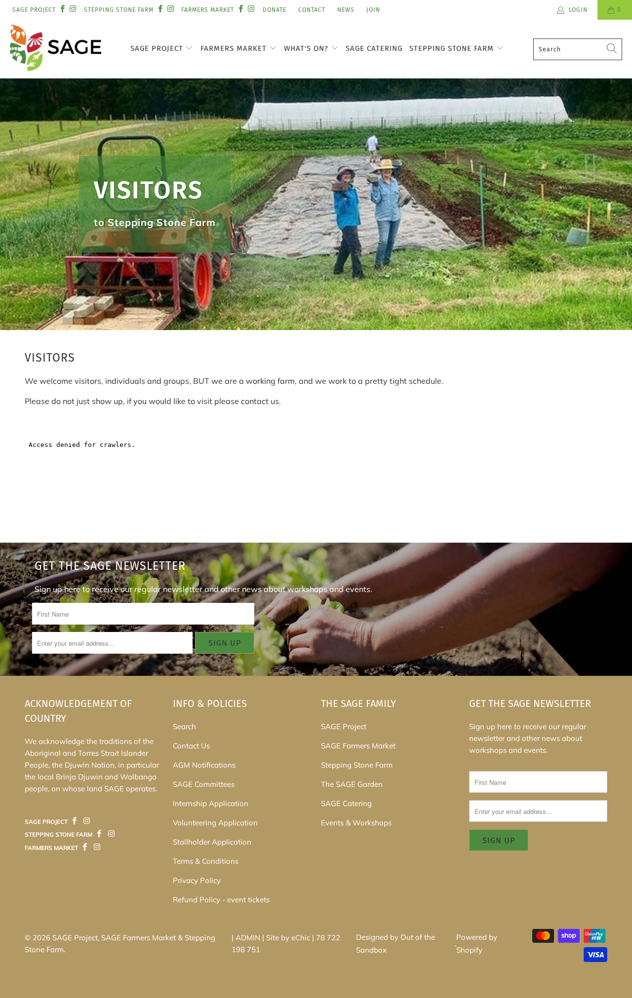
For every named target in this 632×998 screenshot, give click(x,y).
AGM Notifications (204, 765)
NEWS (346, 9)
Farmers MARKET (207, 9)
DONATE (274, 9)
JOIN (373, 9)
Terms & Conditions (205, 861)
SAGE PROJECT (34, 9)
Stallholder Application (212, 842)
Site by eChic (288, 937)
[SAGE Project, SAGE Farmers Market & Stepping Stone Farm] (55, 49)
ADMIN (248, 937)
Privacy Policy (197, 880)
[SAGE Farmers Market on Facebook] (74, 821)
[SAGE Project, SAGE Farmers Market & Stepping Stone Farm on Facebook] (62, 9)
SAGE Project (158, 48)
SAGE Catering (374, 48)
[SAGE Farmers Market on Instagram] (86, 821)
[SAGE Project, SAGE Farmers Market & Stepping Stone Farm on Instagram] (72, 9)
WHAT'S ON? (307, 48)
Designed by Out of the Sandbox (395, 943)
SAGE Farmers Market (358, 745)
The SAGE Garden (352, 784)
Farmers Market (234, 48)
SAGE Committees (204, 784)
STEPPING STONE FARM (119, 9)
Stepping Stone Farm (452, 48)
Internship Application (210, 803)
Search (184, 726)
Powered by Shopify (476, 943)
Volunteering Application (215, 822)
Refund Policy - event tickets (221, 899)
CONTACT (311, 9)
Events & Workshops (356, 822)
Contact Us (191, 745)
